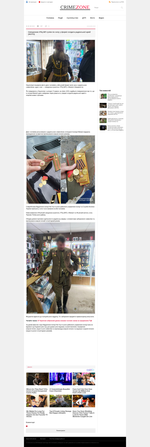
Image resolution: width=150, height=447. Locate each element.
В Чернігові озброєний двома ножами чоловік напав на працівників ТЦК (65, 321)
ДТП (84, 18)
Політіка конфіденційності (57, 439)
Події (60, 18)
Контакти (43, 439)
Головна (50, 18)
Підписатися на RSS (117, 2)
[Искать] (122, 8)
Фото (92, 18)
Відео (101, 18)
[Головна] (75, 8)
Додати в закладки (47, 2)
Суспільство (72, 18)
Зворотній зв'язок (31, 439)
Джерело (30, 367)
